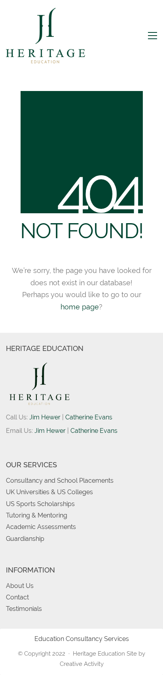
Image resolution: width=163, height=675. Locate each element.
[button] (152, 35)
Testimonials (24, 608)
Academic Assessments (41, 527)
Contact (17, 597)
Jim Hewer (45, 417)
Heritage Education (99, 653)
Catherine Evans (88, 417)
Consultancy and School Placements (60, 480)
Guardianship (25, 538)
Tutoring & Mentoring (36, 515)
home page (80, 307)
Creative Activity (82, 663)
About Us (20, 586)
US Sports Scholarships (40, 504)
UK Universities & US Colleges (49, 492)
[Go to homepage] (45, 35)
